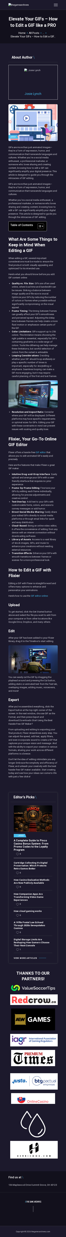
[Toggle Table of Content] (39, 226)
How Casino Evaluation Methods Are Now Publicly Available (31, 881)
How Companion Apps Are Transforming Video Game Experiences (28, 897)
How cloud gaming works (28, 911)
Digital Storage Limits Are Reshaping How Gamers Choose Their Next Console (31, 942)
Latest (13, 137)
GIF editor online (39, 596)
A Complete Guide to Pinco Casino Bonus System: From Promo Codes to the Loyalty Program (31, 845)
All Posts (34, 33)
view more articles (25, 958)
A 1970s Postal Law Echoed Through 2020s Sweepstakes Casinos (29, 925)
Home (22, 33)
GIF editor (41, 452)
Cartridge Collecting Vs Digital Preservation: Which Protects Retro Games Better (31, 865)
